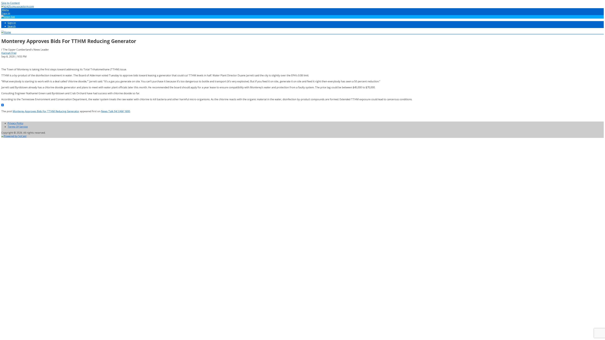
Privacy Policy (15, 123)
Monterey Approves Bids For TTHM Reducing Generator (46, 111)
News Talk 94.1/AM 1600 (115, 111)
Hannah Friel (8, 53)
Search (12, 26)
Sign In (12, 23)
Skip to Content (10, 3)
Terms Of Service (18, 126)
